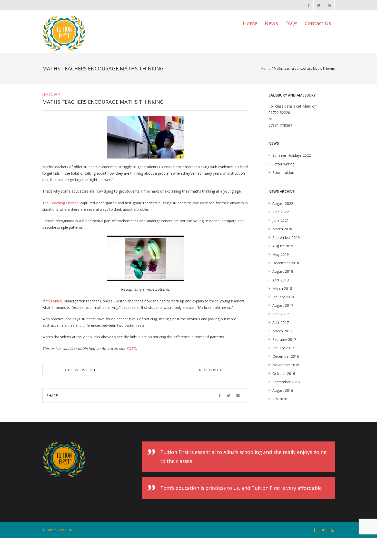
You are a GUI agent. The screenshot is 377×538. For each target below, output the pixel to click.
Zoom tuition (283, 172)
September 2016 (286, 381)
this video (54, 301)
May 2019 (280, 254)
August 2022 (282, 203)
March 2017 (282, 331)
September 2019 (286, 237)
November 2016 (285, 364)
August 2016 (282, 390)
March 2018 (282, 288)
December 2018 (285, 262)
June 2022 (280, 211)
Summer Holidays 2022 (291, 155)
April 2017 (280, 322)
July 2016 (279, 398)
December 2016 (285, 356)
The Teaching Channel (60, 203)
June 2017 (280, 313)
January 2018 (283, 296)
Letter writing (283, 164)
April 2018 (280, 280)
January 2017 (283, 347)
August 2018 (282, 271)
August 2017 (282, 305)
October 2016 (283, 373)
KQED (131, 348)
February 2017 (284, 339)
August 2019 (282, 246)
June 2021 (280, 220)
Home (250, 23)
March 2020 (282, 228)
